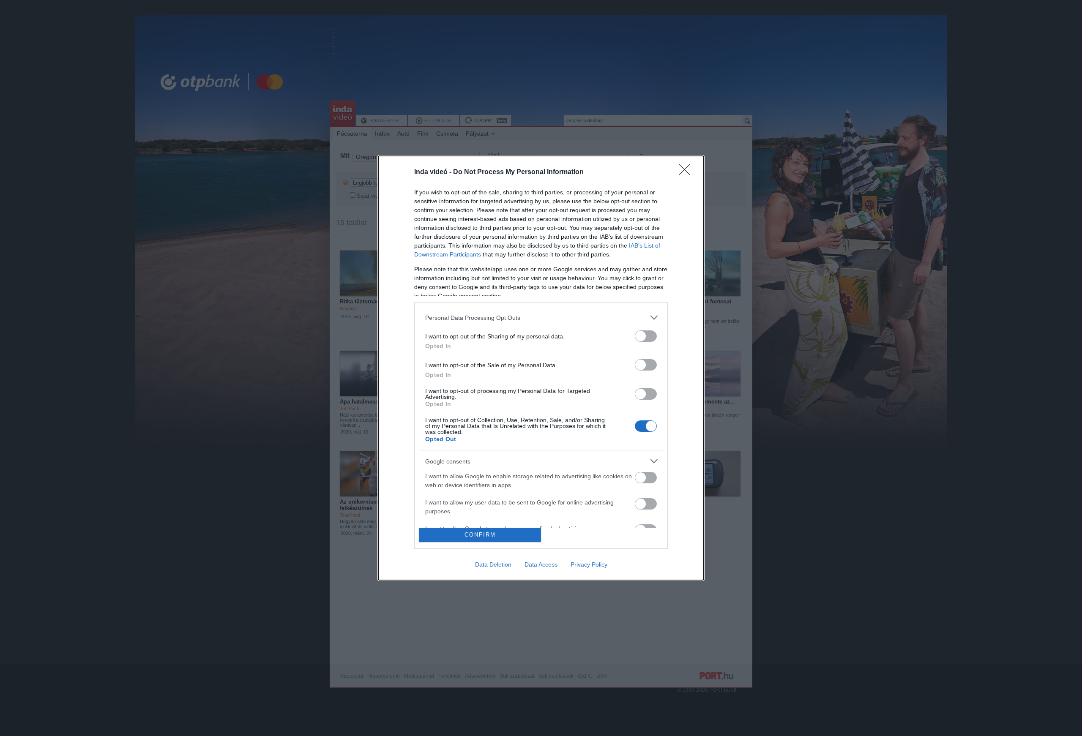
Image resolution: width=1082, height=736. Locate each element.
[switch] (646, 336)
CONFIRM (480, 535)
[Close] (687, 172)
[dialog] (541, 368)
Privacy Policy (589, 564)
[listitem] (541, 317)
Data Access (541, 564)
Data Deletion (493, 564)
